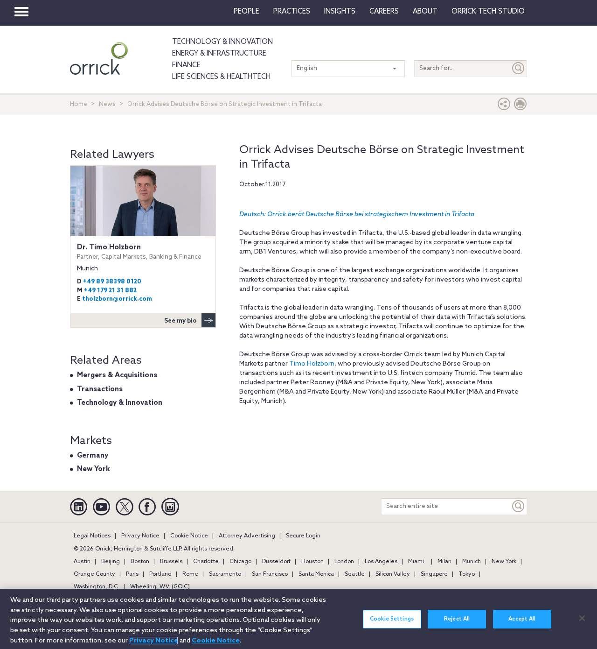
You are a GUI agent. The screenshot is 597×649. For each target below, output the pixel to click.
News (107, 104)
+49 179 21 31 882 (110, 290)
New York (93, 469)
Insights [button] (339, 11)
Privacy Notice (140, 536)
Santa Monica (316, 574)
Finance (186, 65)
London (344, 561)
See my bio (180, 320)
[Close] (582, 618)
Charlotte (206, 561)
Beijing (110, 561)
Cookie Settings (392, 619)
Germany (92, 455)
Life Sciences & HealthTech (221, 77)
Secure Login (303, 536)
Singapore (434, 574)
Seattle (355, 574)
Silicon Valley (392, 574)
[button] (504, 106)
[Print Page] (520, 106)
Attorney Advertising (247, 536)
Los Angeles (381, 561)
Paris (132, 574)
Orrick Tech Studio (488, 11)
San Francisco (270, 574)
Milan (444, 561)
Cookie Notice (189, 536)
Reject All (457, 619)
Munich (471, 561)
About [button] (425, 11)
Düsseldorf (276, 561)
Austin (82, 561)
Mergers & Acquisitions (117, 375)
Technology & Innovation (222, 42)
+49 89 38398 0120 (112, 281)
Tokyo (466, 574)
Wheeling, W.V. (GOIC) (160, 587)
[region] (298, 619)
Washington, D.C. (96, 587)
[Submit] (518, 68)
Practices (291, 11)
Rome (190, 574)
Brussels (171, 561)
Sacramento (225, 574)
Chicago (240, 561)
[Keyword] (518, 506)
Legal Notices (92, 536)
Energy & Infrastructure (219, 53)
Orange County (94, 574)
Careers (384, 11)
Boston (140, 561)
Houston (312, 561)
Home (78, 104)
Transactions (100, 389)
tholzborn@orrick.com (117, 299)
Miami (416, 561)
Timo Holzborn (311, 364)
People (246, 11)
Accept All (521, 619)
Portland (160, 574)
